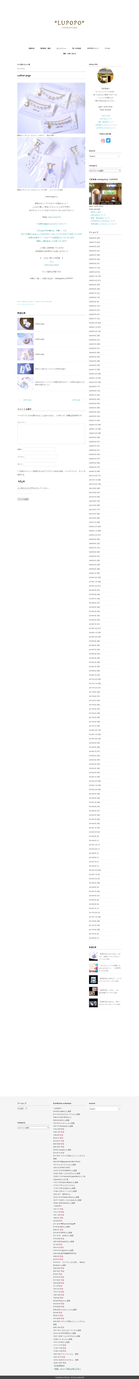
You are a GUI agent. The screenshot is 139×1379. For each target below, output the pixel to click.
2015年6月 (92, 806)
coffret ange (48, 301)
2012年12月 (93, 870)
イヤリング (24, 304)
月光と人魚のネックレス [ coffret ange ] (50, 368)
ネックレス (31, 304)
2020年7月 (92, 548)
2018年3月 (92, 666)
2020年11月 (93, 531)
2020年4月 (92, 560)
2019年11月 (93, 581)
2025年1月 (92, 318)
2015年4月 (92, 815)
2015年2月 (92, 823)
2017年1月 (92, 726)
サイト (20, 464)
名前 (19, 449)
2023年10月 (93, 382)
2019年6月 (92, 603)
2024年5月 (92, 352)
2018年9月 (92, 641)
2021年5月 (92, 505)
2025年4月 (92, 306)
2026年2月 (92, 263)
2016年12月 (93, 730)
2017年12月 (93, 679)
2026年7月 (92, 242)
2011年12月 (93, 912)
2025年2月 (92, 314)
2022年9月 (92, 437)
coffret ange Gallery (51, 265)
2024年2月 (92, 365)
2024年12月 (93, 323)
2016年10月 (93, 738)
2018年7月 (92, 649)
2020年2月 (92, 569)
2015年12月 (93, 781)
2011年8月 (92, 921)
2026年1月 (92, 268)
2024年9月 (92, 335)
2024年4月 (92, 357)
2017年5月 (92, 709)
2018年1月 (92, 675)
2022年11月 (93, 429)
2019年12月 (93, 577)
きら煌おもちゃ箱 (23, 64)
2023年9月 (92, 386)
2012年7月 (92, 891)
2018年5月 (92, 658)
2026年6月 (92, 246)
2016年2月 (92, 772)
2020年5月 (92, 556)
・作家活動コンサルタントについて (105, 125)
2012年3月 (92, 900)
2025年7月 (92, 293)
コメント (21, 422)
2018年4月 (92, 662)
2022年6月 (92, 450)
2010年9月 (92, 938)
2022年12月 (93, 425)
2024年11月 (93, 327)
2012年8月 (92, 887)
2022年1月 (92, 471)
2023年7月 (92, 395)
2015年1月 (92, 828)
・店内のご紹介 (105, 116)
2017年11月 (93, 683)
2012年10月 (93, 878)
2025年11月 (93, 276)
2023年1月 (92, 420)
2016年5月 (92, 760)
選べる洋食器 (76, 48)
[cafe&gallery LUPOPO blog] (69, 8)
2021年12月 (93, 475)
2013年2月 (92, 866)
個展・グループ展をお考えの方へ (68, 1368)
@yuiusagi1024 (55, 217)
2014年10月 (93, 832)
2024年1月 (92, 369)
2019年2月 (92, 620)
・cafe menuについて (105, 119)
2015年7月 (92, 802)
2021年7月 (92, 497)
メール (20, 456)
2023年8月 (92, 391)
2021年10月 (93, 484)
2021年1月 (92, 522)
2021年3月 (92, 514)
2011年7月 (92, 925)
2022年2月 (92, 467)
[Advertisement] (105, 1049)
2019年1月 (92, 624)
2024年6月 (92, 348)
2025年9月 (92, 285)
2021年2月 (92, 518)
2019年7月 (92, 598)
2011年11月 (93, 917)
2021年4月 (92, 509)
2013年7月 (92, 862)
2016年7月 (92, 751)
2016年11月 (93, 734)
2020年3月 (92, 565)
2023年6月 (92, 399)
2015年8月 (92, 798)
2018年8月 (92, 645)
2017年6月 (92, 705)
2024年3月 (92, 361)
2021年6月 (92, 501)
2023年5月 (92, 403)
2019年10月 (93, 586)
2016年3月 (92, 768)
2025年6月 (92, 297)
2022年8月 (92, 441)
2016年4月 (92, 764)
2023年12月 (93, 374)
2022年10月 (93, 433)
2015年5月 (92, 811)
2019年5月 (92, 607)
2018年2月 (92, 671)
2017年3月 (92, 717)
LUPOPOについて (93, 48)
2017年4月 (92, 713)
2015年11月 (93, 785)
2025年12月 (93, 272)
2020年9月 (92, 539)
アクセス (107, 48)
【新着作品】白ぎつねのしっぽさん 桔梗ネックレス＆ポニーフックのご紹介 (109, 956)
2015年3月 (92, 819)
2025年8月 (92, 289)
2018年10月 (93, 637)
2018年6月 (92, 654)
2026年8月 (92, 238)
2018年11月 (93, 632)
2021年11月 (93, 480)
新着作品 (31, 48)
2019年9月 (92, 590)
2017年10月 (93, 688)
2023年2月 (92, 416)
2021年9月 (92, 488)
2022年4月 (92, 458)
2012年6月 (92, 895)
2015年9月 (92, 794)
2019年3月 (92, 615)
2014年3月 (92, 840)
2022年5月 (92, 454)
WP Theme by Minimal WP (77, 1377)
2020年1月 (92, 573)
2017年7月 (92, 700)
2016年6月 (92, 755)
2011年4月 (92, 934)
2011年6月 (92, 929)
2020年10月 (93, 535)
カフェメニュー (61, 48)
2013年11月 (93, 845)
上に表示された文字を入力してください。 (33, 488)
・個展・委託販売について (105, 122)
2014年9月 (92, 836)
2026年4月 (92, 255)
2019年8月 (92, 594)
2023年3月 (92, 412)
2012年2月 (92, 904)
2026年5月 (92, 251)
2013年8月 (92, 857)
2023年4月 (92, 408)
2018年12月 (93, 628)
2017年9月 (92, 692)
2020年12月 (93, 526)
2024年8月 (92, 340)
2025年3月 (92, 310)
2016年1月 (92, 777)
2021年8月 (92, 492)
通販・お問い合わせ (69, 53)
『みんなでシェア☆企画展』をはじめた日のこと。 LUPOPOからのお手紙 (110, 968)
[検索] (119, 156)
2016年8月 (92, 747)
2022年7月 (92, 446)
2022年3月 (92, 463)
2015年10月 (93, 789)
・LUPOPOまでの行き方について (105, 128)
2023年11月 (93, 378)
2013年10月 (93, 849)
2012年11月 (93, 874)
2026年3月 (92, 259)
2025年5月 (92, 301)
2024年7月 (92, 344)
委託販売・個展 (45, 48)
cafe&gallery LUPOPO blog (63, 1377)
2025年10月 (93, 280)
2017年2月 (92, 722)
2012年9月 (92, 883)
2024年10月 (93, 331)
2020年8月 (92, 543)
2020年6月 (92, 552)
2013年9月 (92, 853)
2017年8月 (92, 696)
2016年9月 (92, 743)
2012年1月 (92, 908)
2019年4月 (92, 611)
